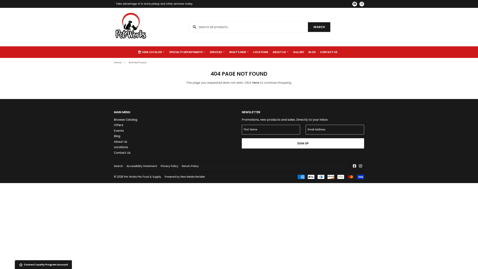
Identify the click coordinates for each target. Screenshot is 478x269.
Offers (118, 125)
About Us (279, 52)
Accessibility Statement (142, 166)
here (255, 83)
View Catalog (152, 52)
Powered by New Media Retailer (185, 177)
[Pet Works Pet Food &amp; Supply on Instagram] (360, 166)
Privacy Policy (169, 166)
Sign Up (303, 143)
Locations (260, 52)
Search (321, 27)
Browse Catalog (125, 120)
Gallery (298, 52)
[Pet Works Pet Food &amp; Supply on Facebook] (354, 166)
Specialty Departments (186, 52)
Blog (312, 52)
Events (119, 131)
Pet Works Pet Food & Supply (142, 177)
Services (216, 52)
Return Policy (190, 166)
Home (117, 62)
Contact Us (328, 52)
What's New (237, 52)
